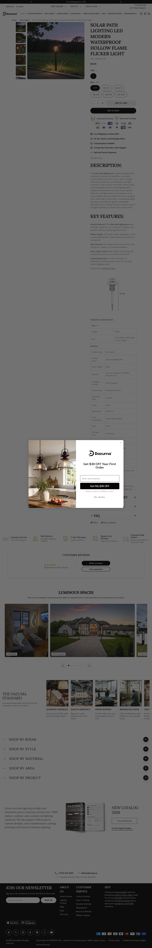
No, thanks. (99, 497)
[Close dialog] (120, 442)
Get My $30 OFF (99, 486)
